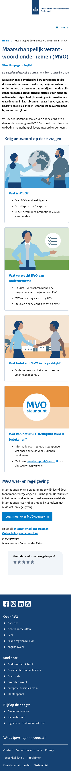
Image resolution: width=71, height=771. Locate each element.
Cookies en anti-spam (29, 750)
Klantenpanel (16, 694)
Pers (10, 635)
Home (5, 40)
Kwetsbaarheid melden (17, 765)
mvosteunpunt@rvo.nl (41, 461)
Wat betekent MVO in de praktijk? (35, 363)
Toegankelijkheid (13, 757)
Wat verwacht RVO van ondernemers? (26, 278)
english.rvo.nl (16, 647)
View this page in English (17, 65)
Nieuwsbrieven (16, 717)
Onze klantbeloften (19, 629)
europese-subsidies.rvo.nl (23, 688)
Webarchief (41, 765)
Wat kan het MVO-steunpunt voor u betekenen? (36, 437)
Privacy (49, 750)
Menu (64, 27)
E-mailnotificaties (18, 711)
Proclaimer (34, 757)
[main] (35, 313)
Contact (8, 750)
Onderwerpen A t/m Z (20, 664)
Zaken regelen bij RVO (21, 641)
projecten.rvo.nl (17, 682)
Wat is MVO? (19, 193)
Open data (14, 676)
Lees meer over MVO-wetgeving (27, 516)
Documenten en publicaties (24, 670)
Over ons (13, 623)
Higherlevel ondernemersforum (26, 723)
